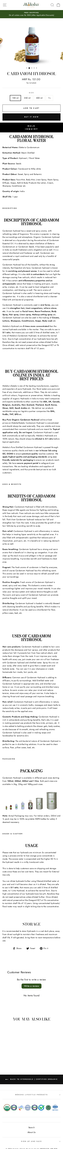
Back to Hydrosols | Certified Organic (33, 1079)
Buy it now (31, 117)
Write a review (31, 986)
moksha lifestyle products (31, 1095)
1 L (49, 97)
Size (31, 93)
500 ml (39, 97)
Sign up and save (31, 1141)
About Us (32, 1132)
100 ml (15, 97)
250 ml (27, 97)
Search (31, 1127)
